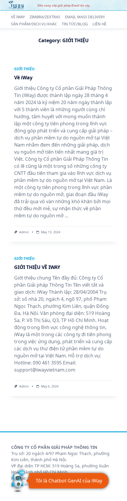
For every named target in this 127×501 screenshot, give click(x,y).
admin (24, 232)
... (66, 215)
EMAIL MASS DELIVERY (85, 17)
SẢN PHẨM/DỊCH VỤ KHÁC (34, 24)
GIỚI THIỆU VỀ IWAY (37, 267)
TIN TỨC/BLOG (75, 24)
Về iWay (23, 77)
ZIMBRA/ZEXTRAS (45, 17)
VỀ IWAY (18, 17)
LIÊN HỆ (99, 24)
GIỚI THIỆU (24, 68)
